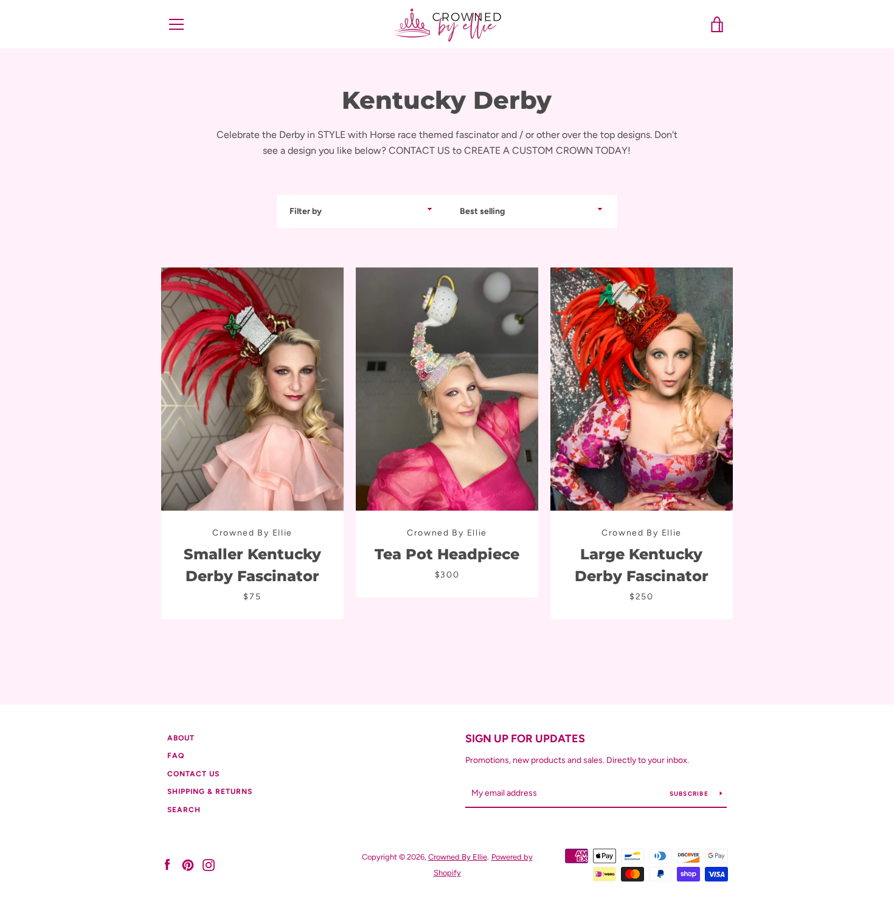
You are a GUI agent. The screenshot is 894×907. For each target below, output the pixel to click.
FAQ (175, 755)
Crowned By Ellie (457, 856)
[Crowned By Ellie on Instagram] (209, 864)
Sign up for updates (525, 738)
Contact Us (193, 774)
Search (184, 809)
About (181, 738)
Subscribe (690, 794)
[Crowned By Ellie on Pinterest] (188, 864)
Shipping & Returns (209, 791)
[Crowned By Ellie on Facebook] (167, 864)
